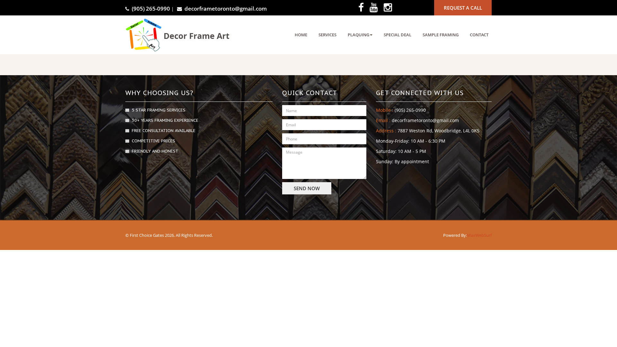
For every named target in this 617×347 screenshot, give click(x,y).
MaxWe (474, 235)
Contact (479, 35)
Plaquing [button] (358, 35)
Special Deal (397, 35)
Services (327, 35)
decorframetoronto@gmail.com (225, 8)
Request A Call (463, 7)
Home (301, 35)
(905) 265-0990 (151, 8)
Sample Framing (441, 35)
